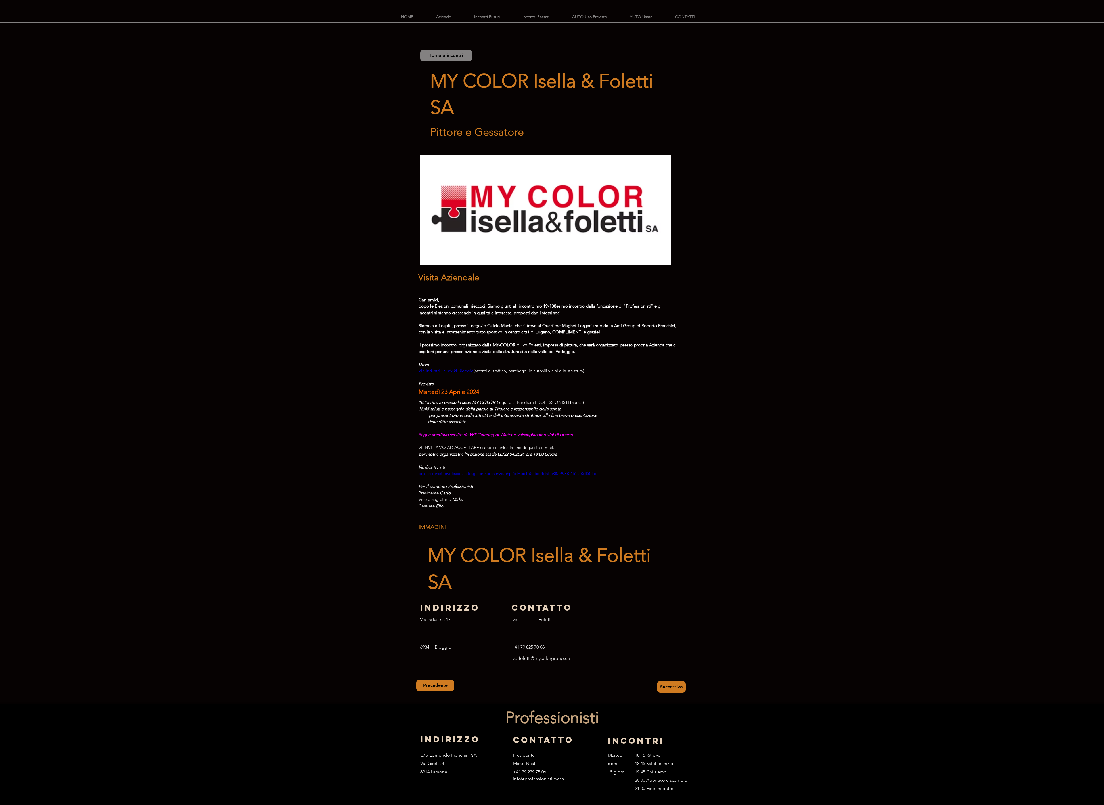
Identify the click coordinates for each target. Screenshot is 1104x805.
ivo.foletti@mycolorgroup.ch (540, 658)
